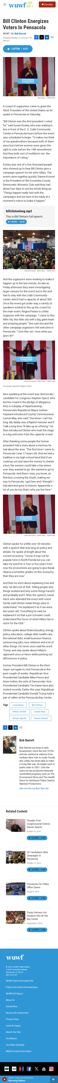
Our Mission (11, 1038)
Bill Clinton (37, 705)
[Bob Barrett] (9, 745)
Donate (48, 4)
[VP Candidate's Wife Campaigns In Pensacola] (15, 857)
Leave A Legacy (13, 1026)
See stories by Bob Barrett (34, 788)
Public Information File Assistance (22, 987)
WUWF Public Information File (19, 981)
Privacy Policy (12, 1019)
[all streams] (54, 1079)
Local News (18, 705)
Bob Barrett (20, 33)
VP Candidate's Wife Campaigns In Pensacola (37, 855)
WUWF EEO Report (14, 994)
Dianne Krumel (41, 718)
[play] (4, 1079)
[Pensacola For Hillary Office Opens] (15, 888)
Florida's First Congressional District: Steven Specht (38, 824)
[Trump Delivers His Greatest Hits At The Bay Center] (15, 917)
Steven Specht (19, 718)
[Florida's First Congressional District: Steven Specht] (15, 825)
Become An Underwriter (17, 1013)
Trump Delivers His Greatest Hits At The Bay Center (37, 915)
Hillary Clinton (19, 711)
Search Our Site (13, 1032)
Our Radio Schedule (15, 1045)
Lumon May (39, 711)
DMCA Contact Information (18, 1051)
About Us (10, 1000)
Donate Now (11, 1006)
